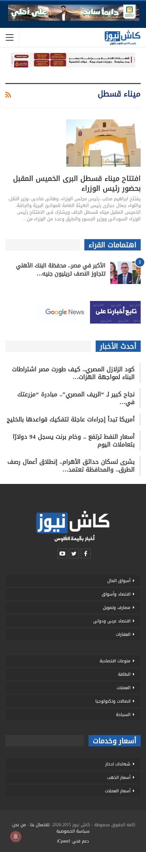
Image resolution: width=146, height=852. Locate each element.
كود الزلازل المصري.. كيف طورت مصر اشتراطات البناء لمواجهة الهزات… (73, 373)
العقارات (123, 634)
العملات (123, 688)
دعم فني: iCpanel (73, 841)
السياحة (123, 714)
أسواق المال (118, 581)
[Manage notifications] (15, 836)
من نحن (19, 825)
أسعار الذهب (118, 777)
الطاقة (124, 674)
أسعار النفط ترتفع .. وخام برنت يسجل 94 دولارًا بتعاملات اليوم (74, 440)
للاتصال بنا (40, 825)
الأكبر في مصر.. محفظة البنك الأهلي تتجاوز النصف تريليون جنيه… (61, 269)
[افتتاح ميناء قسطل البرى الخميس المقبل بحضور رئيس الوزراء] (103, 143)
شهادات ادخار (117, 764)
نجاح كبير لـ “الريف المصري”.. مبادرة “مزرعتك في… (76, 398)
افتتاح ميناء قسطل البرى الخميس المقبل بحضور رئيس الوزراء (77, 183)
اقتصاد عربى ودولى (111, 621)
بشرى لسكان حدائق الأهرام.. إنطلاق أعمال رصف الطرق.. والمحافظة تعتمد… (71, 465)
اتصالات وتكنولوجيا (112, 701)
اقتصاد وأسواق (116, 594)
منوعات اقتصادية (115, 661)
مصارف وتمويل (116, 607)
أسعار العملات (117, 791)
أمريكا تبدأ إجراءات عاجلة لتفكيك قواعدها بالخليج (71, 419)
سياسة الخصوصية (73, 831)
